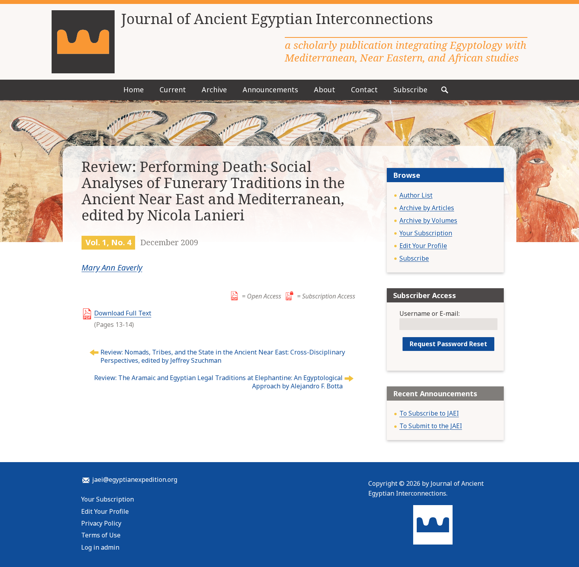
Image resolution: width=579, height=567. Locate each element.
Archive (214, 89)
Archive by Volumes (428, 220)
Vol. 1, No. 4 (108, 242)
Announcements (270, 89)
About (324, 89)
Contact (364, 89)
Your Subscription (425, 233)
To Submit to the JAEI (430, 426)
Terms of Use (101, 535)
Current (173, 89)
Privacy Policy (101, 523)
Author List (415, 195)
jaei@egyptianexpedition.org (134, 479)
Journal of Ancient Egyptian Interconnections (277, 19)
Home (133, 89)
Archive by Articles (426, 207)
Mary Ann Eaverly (112, 267)
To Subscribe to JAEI (429, 413)
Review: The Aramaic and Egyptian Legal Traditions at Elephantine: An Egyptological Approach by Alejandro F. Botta (218, 381)
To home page (433, 525)
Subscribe (410, 89)
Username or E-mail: (429, 313)
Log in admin (100, 547)
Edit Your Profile (423, 245)
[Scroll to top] (559, 547)
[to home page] (83, 41)
